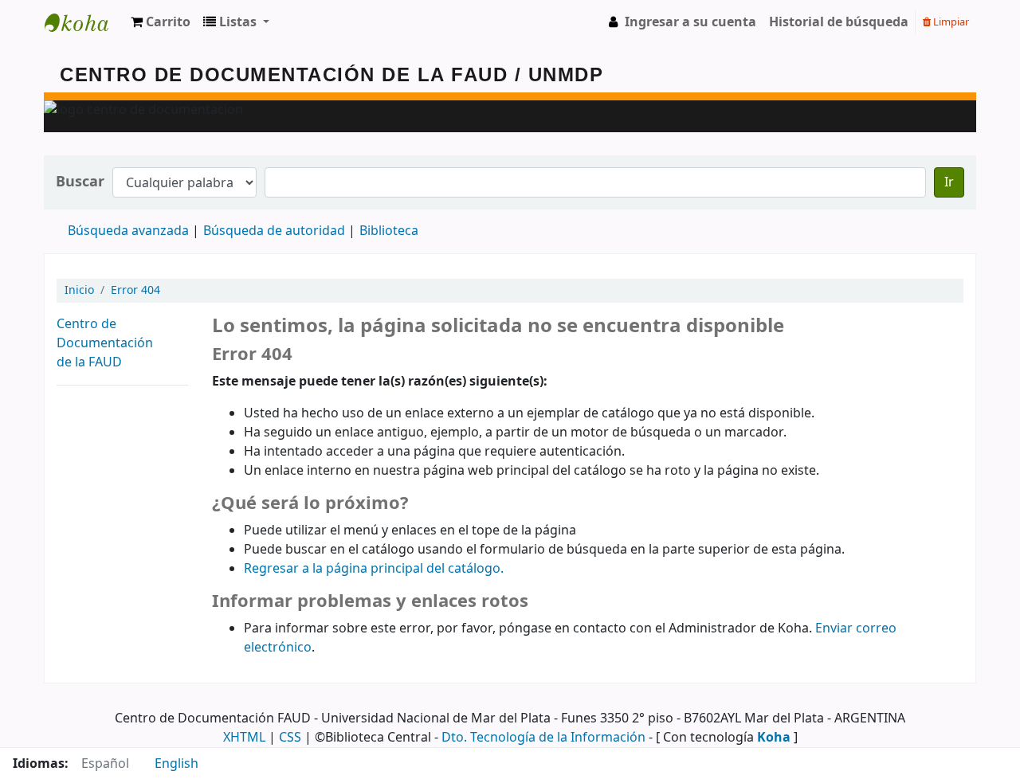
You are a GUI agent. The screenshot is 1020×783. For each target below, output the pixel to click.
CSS (290, 737)
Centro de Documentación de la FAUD (105, 343)
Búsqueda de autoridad (274, 231)
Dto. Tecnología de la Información (543, 737)
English (176, 763)
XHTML (244, 737)
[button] (160, 22)
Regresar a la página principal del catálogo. (374, 568)
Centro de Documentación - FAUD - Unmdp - (84, 22)
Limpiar (950, 21)
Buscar (80, 182)
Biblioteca (388, 231)
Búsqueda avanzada (128, 231)
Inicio (79, 290)
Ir (949, 182)
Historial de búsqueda (838, 22)
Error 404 (135, 290)
